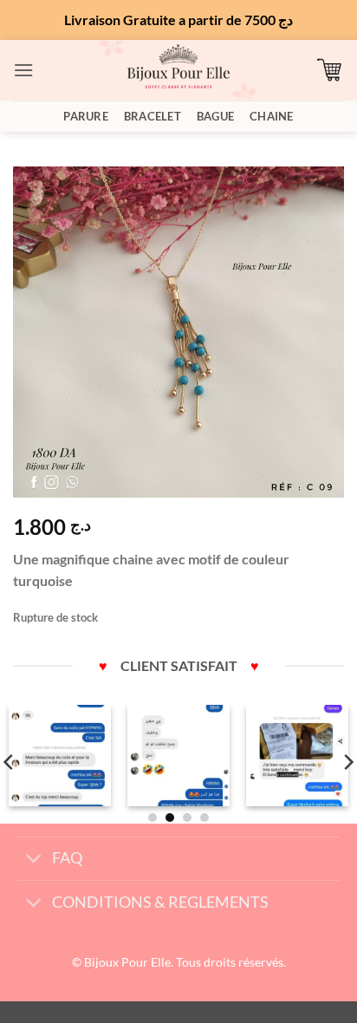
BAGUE (215, 116)
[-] (60, 756)
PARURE (85, 116)
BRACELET (152, 116)
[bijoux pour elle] (178, 70)
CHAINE (272, 116)
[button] (23, 70)
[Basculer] (34, 860)
